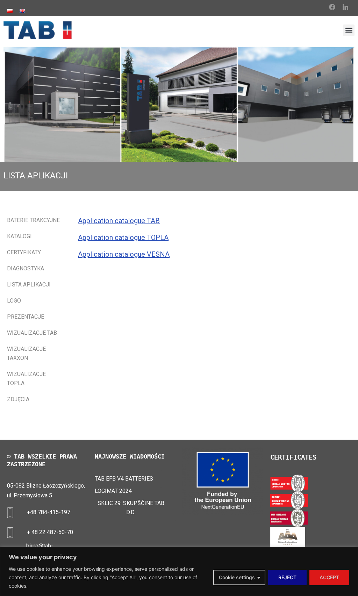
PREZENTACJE (25, 316)
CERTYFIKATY (24, 252)
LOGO (14, 300)
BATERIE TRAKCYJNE (33, 220)
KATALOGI (19, 236)
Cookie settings (237, 577)
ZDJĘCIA (18, 399)
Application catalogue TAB (119, 221)
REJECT (287, 577)
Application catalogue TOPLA (123, 237)
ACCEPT (329, 577)
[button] (349, 30)
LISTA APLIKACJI (29, 284)
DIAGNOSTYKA (25, 268)
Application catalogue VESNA (124, 254)
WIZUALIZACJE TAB (32, 332)
